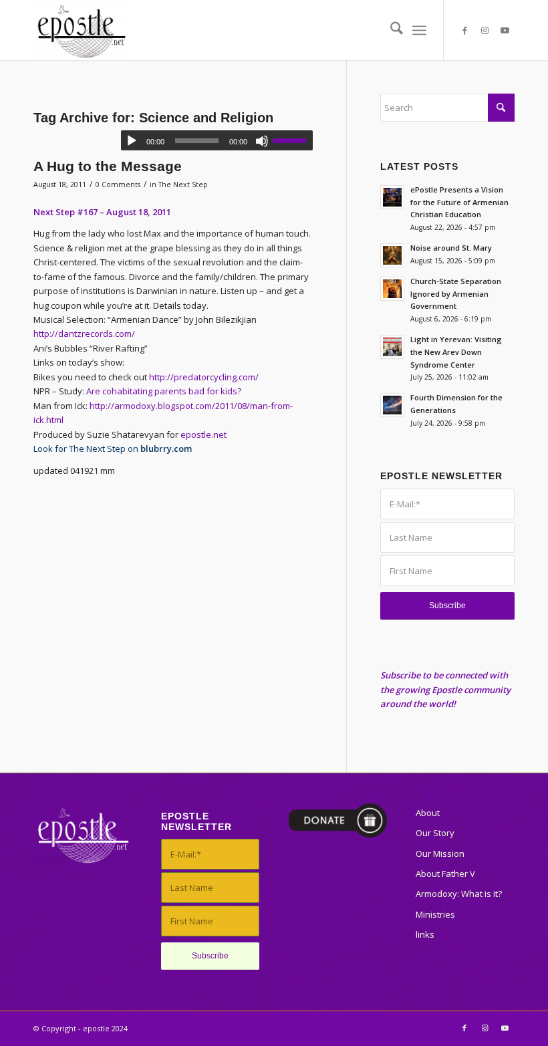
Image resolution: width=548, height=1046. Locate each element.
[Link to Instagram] (484, 30)
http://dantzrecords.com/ (84, 334)
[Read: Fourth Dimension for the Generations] (392, 405)
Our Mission (440, 853)
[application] (217, 140)
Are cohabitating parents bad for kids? (163, 391)
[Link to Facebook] (464, 30)
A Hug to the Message (107, 166)
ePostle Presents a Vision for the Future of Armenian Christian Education (459, 202)
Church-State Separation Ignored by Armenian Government (455, 293)
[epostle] (81, 30)
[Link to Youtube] (505, 30)
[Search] (390, 30)
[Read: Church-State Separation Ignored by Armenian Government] (392, 289)
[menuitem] (390, 30)
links (425, 934)
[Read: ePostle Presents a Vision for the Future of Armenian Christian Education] (392, 197)
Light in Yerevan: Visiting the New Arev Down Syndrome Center (456, 352)
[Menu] (419, 30)
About (428, 813)
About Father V (445, 874)
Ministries (435, 914)
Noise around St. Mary (451, 248)
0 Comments (118, 184)
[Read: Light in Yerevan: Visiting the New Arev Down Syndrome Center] (392, 347)
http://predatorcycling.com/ (204, 377)
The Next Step (183, 184)
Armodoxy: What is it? (459, 894)
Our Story (435, 833)
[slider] (293, 140)
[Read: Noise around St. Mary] (392, 255)
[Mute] (262, 141)
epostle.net (203, 434)
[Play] (131, 141)
